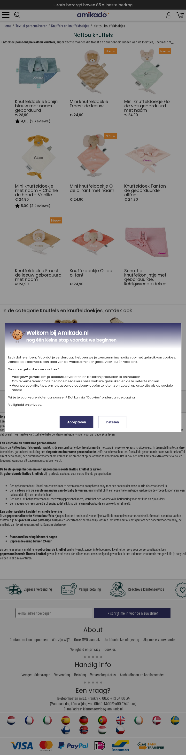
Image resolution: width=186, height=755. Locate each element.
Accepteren (76, 422)
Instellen (112, 422)
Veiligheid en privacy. (25, 405)
